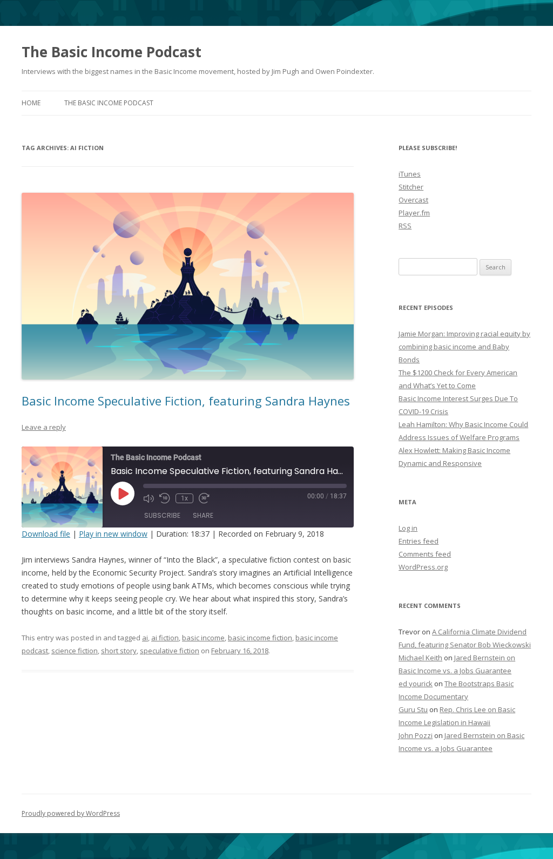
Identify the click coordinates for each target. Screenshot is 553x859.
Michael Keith (420, 657)
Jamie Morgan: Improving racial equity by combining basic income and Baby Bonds (464, 346)
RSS (405, 226)
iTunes (410, 174)
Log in (408, 528)
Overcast (413, 200)
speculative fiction (169, 650)
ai (145, 637)
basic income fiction (260, 637)
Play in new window (113, 534)
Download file (46, 534)
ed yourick (416, 683)
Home (31, 102)
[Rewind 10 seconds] (164, 498)
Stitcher (411, 187)
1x (184, 498)
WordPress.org (423, 567)
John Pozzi (416, 735)
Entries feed (419, 541)
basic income (203, 637)
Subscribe (162, 515)
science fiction (74, 650)
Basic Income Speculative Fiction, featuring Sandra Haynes (186, 401)
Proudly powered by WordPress (71, 813)
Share (203, 515)
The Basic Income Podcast (111, 52)
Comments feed (425, 554)
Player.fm (414, 213)
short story (119, 650)
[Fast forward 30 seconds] (204, 498)
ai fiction (165, 637)
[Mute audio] (148, 498)
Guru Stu (413, 709)
